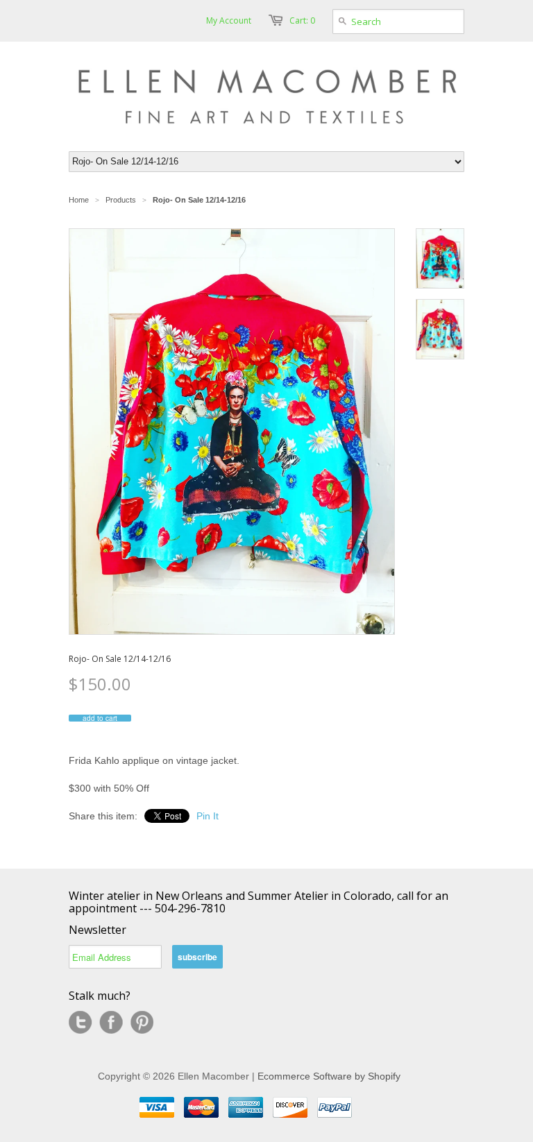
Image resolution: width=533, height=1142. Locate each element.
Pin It (207, 815)
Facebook (111, 1022)
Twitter (80, 1022)
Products (120, 200)
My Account (228, 20)
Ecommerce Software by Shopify (328, 1076)
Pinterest (141, 1022)
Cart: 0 (302, 20)
